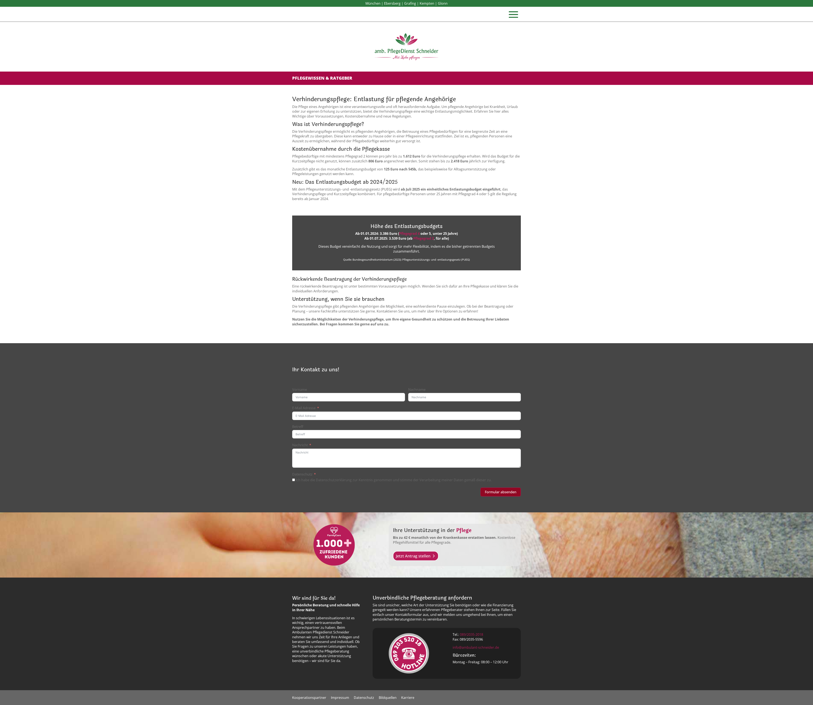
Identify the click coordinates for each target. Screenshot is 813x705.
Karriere (407, 698)
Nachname (417, 389)
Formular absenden (500, 492)
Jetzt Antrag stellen (413, 555)
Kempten (427, 3)
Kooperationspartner (309, 698)
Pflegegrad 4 (409, 233)
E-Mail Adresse (304, 408)
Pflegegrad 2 (423, 238)
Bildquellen (388, 698)
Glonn (443, 3)
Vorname (299, 389)
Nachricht (300, 445)
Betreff (297, 426)
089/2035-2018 (471, 634)
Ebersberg (392, 3)
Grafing (410, 3)
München (372, 3)
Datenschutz (302, 474)
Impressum (340, 698)
